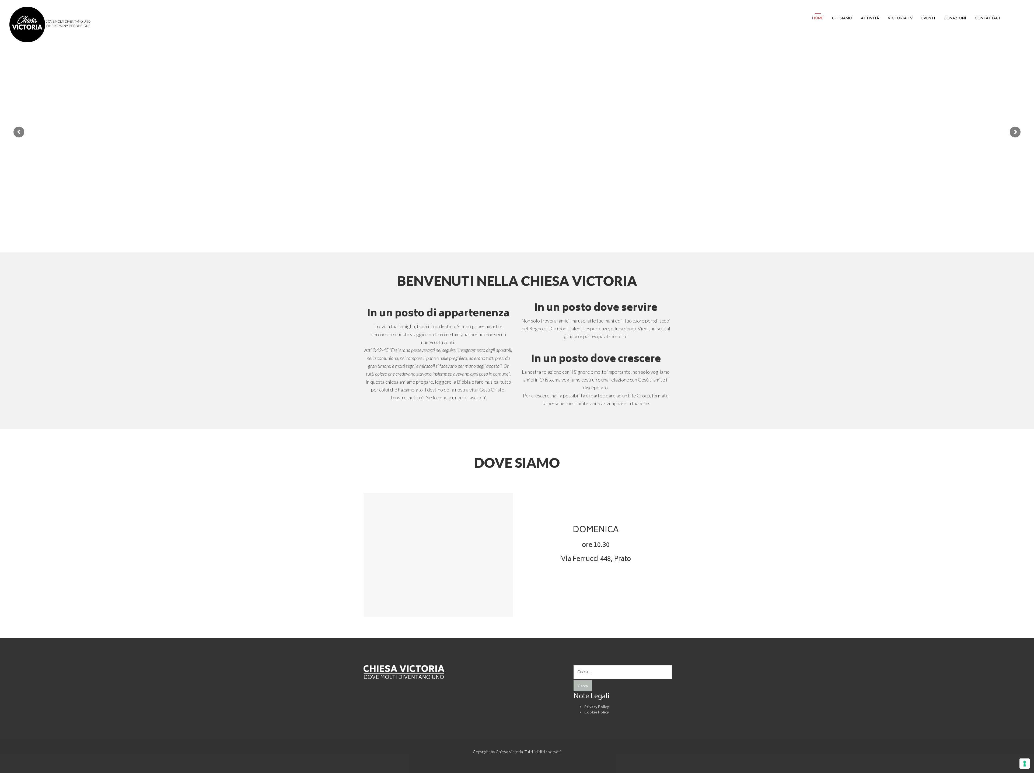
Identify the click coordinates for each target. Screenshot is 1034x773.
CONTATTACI (987, 18)
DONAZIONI (955, 18)
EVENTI (928, 18)
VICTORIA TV (900, 18)
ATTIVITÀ (870, 18)
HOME (817, 18)
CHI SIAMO (842, 18)
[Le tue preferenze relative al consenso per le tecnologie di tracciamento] (1024, 763)
